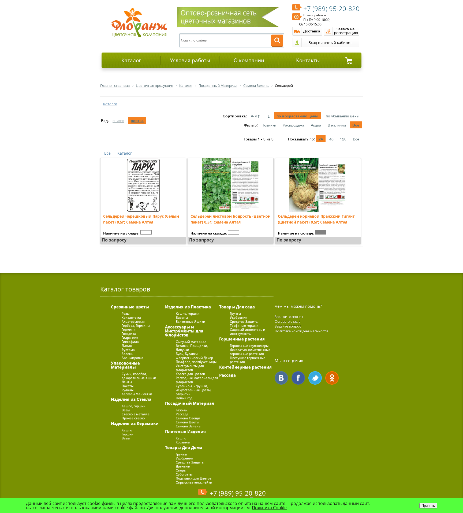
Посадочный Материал (189, 403)
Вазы (126, 410)
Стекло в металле (136, 414)
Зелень (127, 354)
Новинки (269, 125)
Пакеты (127, 386)
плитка (137, 120)
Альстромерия (133, 321)
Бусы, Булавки (187, 354)
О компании (249, 60)
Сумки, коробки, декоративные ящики (139, 376)
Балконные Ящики (190, 321)
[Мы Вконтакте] (281, 378)
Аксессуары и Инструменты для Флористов (184, 330)
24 (321, 139)
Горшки (127, 434)
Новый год (184, 398)
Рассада (182, 414)
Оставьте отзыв (287, 321)
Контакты (308, 60)
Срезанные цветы (130, 306)
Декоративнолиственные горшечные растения (250, 352)
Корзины (183, 442)
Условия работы (190, 60)
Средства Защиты (190, 462)
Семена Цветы (187, 422)
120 (343, 139)
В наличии (337, 125)
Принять (428, 506)
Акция (316, 125)
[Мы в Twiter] (315, 378)
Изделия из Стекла (131, 399)
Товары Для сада (237, 306)
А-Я (255, 115)
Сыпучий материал (191, 342)
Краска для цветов (190, 374)
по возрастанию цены (297, 115)
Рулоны (127, 390)
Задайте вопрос (288, 326)
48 (331, 139)
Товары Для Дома (183, 447)
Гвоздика (129, 334)
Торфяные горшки (244, 326)
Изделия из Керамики (135, 423)
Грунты (181, 454)
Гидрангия (130, 338)
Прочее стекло (133, 418)
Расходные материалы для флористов (197, 380)
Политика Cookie (269, 508)
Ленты (127, 382)
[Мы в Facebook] (298, 378)
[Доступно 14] (320, 232)
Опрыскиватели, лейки (194, 482)
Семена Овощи (188, 418)
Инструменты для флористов (190, 368)
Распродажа (293, 125)
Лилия (127, 346)
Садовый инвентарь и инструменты (247, 332)
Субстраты (184, 474)
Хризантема (131, 317)
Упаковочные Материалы (125, 365)
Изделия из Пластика (188, 306)
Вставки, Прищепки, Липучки (192, 348)
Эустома (128, 350)
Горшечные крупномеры (249, 346)
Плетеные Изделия (185, 431)
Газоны (181, 410)
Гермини (129, 330)
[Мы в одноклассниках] (332, 378)
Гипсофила (130, 342)
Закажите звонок (289, 316)
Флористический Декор (194, 358)
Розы (125, 313)
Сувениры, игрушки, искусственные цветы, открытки (193, 390)
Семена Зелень (188, 426)
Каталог (131, 60)
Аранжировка (132, 358)
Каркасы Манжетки (137, 394)
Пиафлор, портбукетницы (196, 362)
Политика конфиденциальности (301, 331)
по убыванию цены (342, 115)
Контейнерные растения (245, 367)
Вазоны (182, 317)
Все (355, 125)
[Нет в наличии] (146, 232)
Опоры (181, 470)
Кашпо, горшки (133, 406)
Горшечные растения (242, 338)
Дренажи (183, 466)
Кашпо (127, 430)
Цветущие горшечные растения (247, 360)
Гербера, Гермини (136, 326)
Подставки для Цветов (193, 478)
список (118, 120)
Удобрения (184, 458)
